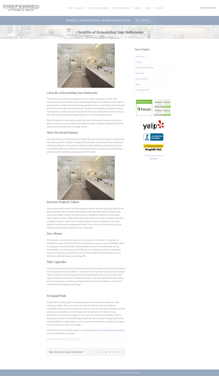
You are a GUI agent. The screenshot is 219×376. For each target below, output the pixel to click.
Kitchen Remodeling (145, 67)
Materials (140, 73)
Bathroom (63, 339)
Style (138, 84)
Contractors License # (153, 155)
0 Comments (76, 339)
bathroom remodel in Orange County (107, 330)
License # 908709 (127, 373)
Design (69, 339)
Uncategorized (142, 90)
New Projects (142, 79)
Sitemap (138, 373)
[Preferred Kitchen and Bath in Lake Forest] (21, 6)
